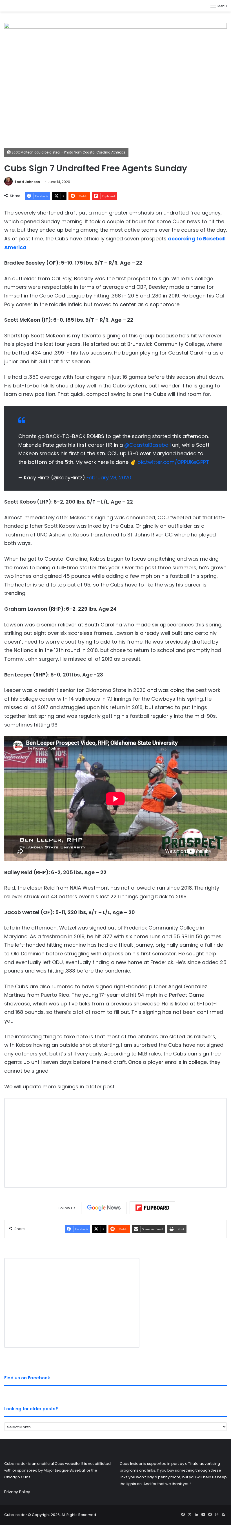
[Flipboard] (152, 1207)
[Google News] (104, 1208)
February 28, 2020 (108, 477)
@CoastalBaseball (147, 444)
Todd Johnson (27, 181)
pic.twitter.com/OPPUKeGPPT (173, 462)
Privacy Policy (17, 1492)
